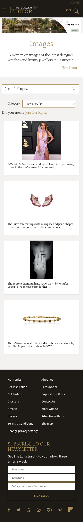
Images (12, 416)
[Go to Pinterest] (60, 510)
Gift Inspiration (17, 387)
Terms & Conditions (20, 423)
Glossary (13, 401)
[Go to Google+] (49, 510)
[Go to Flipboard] (70, 509)
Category (14, 103)
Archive (12, 409)
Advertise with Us (53, 416)
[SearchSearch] (76, 12)
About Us (47, 379)
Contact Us (48, 401)
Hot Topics (14, 379)
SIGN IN (75, 2)
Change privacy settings (23, 431)
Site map (47, 423)
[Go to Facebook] (9, 510)
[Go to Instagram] (39, 510)
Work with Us (50, 409)
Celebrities (15, 394)
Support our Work (53, 394)
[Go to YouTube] (28, 510)
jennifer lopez (36, 113)
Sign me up (41, 495)
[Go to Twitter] (18, 510)
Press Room (49, 387)
